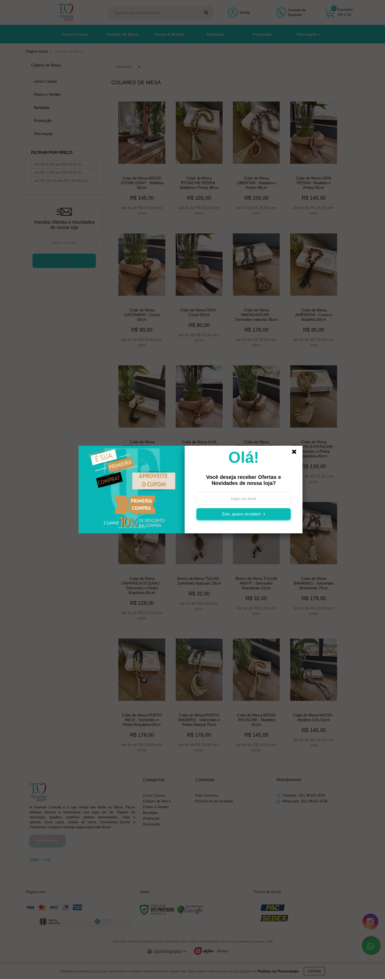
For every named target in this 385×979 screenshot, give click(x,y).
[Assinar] (243, 514)
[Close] (296, 453)
